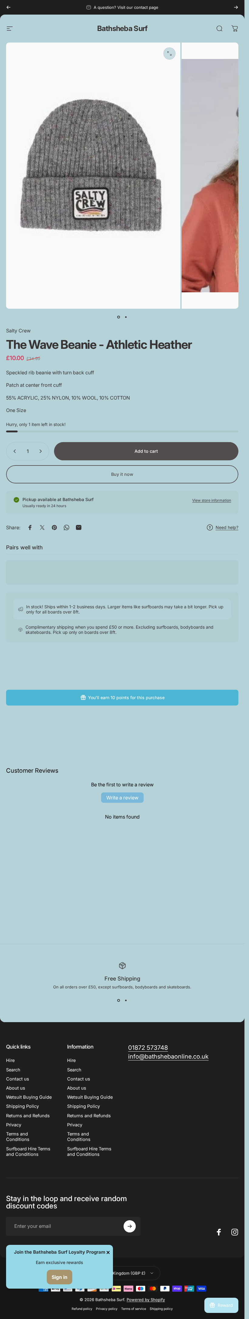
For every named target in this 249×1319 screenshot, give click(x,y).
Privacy (13, 1125)
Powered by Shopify (146, 1299)
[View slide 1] (118, 1000)
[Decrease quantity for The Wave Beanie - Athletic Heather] (13, 451)
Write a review (122, 798)
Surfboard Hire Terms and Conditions (28, 1151)
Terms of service (133, 1309)
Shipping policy (161, 1309)
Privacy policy (107, 1309)
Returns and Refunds (28, 1115)
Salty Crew (18, 331)
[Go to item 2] (126, 317)
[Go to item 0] (118, 317)
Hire (10, 1060)
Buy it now (122, 474)
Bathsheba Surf (122, 28)
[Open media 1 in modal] (169, 53)
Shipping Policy (22, 1106)
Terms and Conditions (17, 1136)
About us (15, 1088)
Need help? (227, 527)
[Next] (236, 7)
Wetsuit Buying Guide (29, 1097)
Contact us (17, 1079)
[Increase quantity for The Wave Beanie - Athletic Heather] (42, 451)
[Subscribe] (130, 1226)
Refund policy (82, 1309)
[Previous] (8, 7)
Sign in (59, 1277)
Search (13, 1070)
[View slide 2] (126, 1000)
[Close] (108, 1252)
